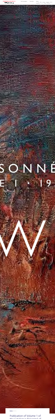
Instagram (47, 2)
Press (45, 3)
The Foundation (24, 1)
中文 (40, 2)
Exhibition (38, 3)
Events (42, 3)
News (37, 1)
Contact (43, 2)
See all (48, 3)
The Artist (32, 1)
